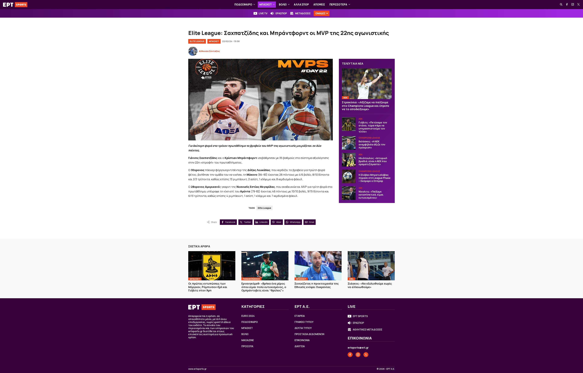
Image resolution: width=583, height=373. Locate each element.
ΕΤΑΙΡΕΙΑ (300, 316)
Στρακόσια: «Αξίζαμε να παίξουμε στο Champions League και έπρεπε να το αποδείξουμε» (365, 105)
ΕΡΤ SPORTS (360, 316)
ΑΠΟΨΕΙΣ (319, 4)
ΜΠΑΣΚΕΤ (265, 4)
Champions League (369, 137)
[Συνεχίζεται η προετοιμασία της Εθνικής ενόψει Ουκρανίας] (318, 265)
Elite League (197, 41)
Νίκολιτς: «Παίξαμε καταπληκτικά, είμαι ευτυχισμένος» (371, 194)
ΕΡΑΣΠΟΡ (281, 13)
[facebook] (567, 4)
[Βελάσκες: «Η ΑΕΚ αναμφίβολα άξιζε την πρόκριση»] (349, 143)
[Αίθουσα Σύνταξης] (192, 51)
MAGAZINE (247, 340)
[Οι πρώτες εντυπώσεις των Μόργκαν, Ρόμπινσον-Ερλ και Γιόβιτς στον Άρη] (211, 265)
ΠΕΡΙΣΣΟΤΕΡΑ (338, 4)
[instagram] (572, 4)
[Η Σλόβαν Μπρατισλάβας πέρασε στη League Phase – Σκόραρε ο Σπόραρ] (349, 176)
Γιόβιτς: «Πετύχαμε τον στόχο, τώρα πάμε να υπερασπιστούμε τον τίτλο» (373, 127)
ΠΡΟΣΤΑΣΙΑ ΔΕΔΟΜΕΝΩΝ (309, 334)
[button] (254, 5)
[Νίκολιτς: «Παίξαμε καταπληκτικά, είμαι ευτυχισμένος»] (349, 193)
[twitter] (578, 4)
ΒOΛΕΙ (283, 4)
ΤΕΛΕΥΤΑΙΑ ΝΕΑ (352, 63)
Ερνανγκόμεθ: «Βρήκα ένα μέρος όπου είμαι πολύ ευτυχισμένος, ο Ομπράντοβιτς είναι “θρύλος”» (263, 287)
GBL (351, 278)
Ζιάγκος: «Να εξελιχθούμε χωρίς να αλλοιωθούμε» (370, 285)
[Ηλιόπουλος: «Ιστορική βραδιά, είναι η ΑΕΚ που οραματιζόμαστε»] (349, 160)
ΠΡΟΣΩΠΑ (247, 346)
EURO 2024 (248, 316)
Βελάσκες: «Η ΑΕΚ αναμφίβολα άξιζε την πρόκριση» (372, 144)
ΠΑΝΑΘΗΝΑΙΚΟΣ (251, 278)
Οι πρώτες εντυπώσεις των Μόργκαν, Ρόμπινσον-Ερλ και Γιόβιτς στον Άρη (207, 287)
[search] (561, 4)
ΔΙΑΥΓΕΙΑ (300, 346)
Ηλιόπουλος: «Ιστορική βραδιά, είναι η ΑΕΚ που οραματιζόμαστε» (373, 161)
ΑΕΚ (345, 97)
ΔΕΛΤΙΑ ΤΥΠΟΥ (303, 328)
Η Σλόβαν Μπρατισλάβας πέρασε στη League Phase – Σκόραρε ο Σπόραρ (374, 178)
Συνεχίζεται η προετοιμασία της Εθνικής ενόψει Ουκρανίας (317, 285)
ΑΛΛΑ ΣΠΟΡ (301, 4)
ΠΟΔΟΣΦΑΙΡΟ (243, 4)
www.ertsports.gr (197, 369)
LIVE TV (263, 13)
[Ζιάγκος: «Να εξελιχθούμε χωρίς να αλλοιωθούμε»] (371, 265)
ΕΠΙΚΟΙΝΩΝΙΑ (302, 340)
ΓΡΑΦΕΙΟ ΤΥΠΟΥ (304, 322)
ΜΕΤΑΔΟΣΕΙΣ (303, 13)
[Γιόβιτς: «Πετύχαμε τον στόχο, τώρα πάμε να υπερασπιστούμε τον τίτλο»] (349, 124)
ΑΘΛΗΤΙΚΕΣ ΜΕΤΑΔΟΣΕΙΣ (367, 329)
